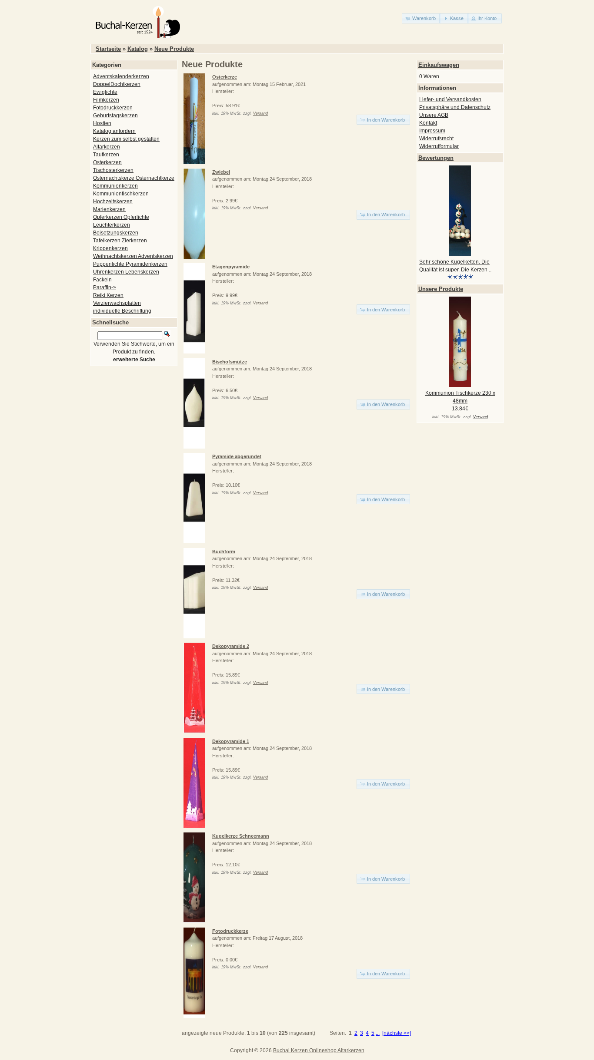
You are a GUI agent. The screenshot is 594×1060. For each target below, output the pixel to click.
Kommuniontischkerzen (121, 194)
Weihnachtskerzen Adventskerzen (133, 256)
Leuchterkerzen (111, 225)
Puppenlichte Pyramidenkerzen (130, 264)
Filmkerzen (106, 100)
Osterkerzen (107, 162)
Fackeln (102, 280)
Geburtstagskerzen (115, 115)
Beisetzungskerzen (115, 233)
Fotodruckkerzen (113, 108)
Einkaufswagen (438, 65)
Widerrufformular (439, 146)
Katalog (137, 49)
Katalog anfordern (114, 131)
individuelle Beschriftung (122, 311)
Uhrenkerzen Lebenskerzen (126, 272)
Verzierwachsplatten (117, 303)
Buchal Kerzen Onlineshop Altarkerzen (318, 1050)
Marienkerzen (109, 209)
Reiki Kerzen (108, 295)
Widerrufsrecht (436, 138)
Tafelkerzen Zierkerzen (120, 241)
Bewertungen (436, 158)
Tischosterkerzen (113, 170)
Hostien (102, 123)
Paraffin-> (104, 287)
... (378, 1033)
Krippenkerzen (110, 248)
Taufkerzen (106, 155)
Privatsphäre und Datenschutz (455, 107)
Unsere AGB (433, 115)
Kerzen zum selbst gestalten (126, 139)
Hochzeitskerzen (113, 201)
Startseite (108, 49)
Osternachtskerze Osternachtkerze (133, 178)
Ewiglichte (105, 92)
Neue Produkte (174, 49)
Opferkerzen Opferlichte (121, 217)
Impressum (432, 131)
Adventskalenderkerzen (121, 76)
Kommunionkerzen (115, 186)
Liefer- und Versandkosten (450, 99)
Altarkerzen (106, 147)
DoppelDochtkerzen (116, 84)
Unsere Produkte (440, 289)
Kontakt (428, 123)
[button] (421, 18)
